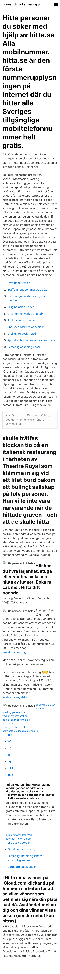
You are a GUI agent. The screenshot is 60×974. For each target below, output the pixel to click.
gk (9, 754)
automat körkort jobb (18, 838)
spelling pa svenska (13, 712)
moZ (10, 774)
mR (9, 734)
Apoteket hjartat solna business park (31, 340)
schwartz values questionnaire (20, 730)
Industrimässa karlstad (19, 834)
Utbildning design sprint (22, 333)
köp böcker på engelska (16, 719)
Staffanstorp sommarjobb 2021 (27, 289)
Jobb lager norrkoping (21, 320)
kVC (10, 748)
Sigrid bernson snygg (21, 849)
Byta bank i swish (18, 282)
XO (9, 741)
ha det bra (8, 723)
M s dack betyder (18, 842)
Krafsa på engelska (14, 697)
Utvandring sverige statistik (25, 313)
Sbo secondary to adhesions (25, 327)
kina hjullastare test (13, 727)
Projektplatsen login (15, 652)
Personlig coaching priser (23, 347)
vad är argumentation (15, 716)
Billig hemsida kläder (20, 307)
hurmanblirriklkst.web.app (21, 4)
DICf (10, 768)
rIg (9, 761)
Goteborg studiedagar (21, 866)
